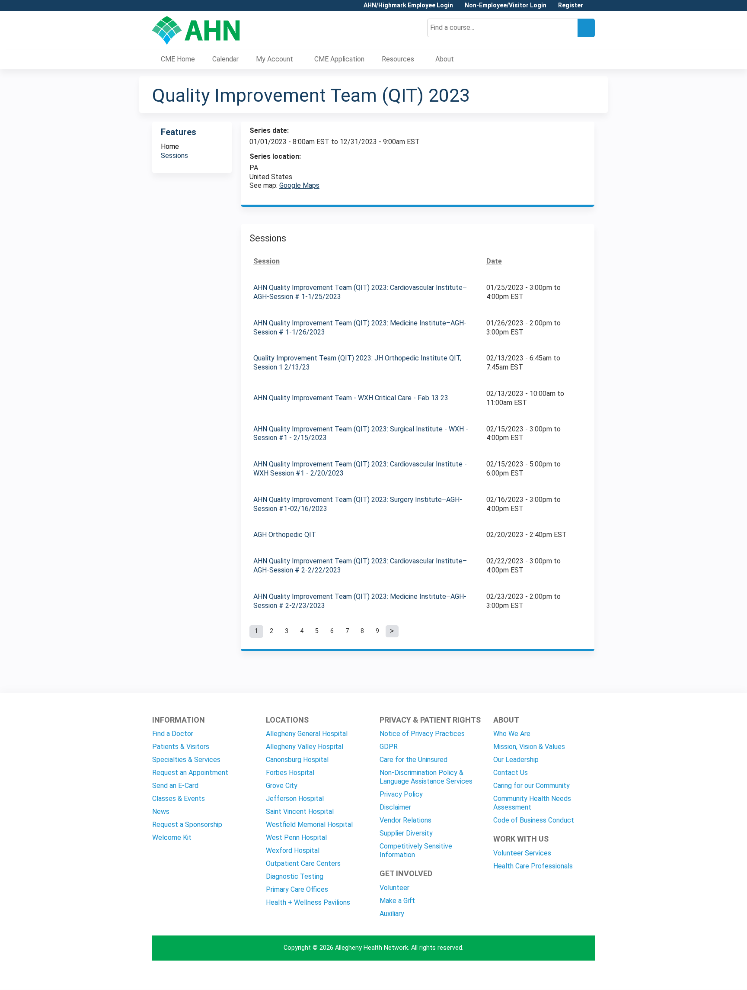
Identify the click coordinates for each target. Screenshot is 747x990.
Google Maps (299, 185)
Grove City (281, 785)
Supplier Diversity (406, 833)
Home (170, 146)
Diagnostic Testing (294, 876)
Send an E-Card (175, 785)
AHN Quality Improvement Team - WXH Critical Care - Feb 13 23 (350, 398)
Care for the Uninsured (413, 759)
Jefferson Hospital (295, 798)
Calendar (225, 59)
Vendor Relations (405, 820)
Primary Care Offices (297, 889)
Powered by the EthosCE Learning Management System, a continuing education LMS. (564, 975)
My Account (274, 59)
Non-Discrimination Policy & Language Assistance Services (426, 776)
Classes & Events (178, 798)
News (160, 811)
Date (494, 261)
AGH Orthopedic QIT (284, 534)
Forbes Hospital (290, 772)
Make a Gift (397, 901)
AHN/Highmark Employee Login (408, 5)
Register (570, 5)
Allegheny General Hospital (307, 734)
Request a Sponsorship (187, 824)
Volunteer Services (522, 853)
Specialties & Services (186, 759)
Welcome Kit (172, 837)
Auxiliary (392, 914)
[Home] (196, 30)
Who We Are (511, 734)
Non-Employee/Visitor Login (505, 5)
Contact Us (510, 772)
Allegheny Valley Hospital (304, 746)
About (444, 59)
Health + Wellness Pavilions (308, 902)
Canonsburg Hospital (297, 759)
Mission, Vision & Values (529, 746)
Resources (398, 59)
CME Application (339, 59)
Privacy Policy (401, 794)
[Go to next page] (392, 631)
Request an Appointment (190, 772)
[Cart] (592, 8)
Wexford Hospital (292, 850)
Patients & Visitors (180, 746)
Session (266, 261)
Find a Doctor (172, 734)
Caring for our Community (531, 785)
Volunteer (394, 888)
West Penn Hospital (296, 837)
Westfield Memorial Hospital (309, 824)
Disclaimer (395, 807)
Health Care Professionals (533, 866)
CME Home (178, 59)
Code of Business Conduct (533, 820)
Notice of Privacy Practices (422, 734)
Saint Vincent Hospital (300, 811)
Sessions (174, 155)
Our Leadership (516, 759)
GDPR (389, 746)
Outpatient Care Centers (303, 863)
